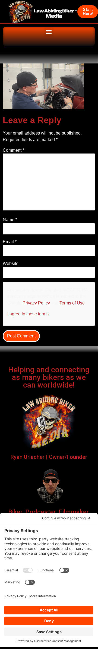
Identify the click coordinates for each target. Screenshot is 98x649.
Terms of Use (72, 303)
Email (10, 242)
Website (10, 263)
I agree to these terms (28, 314)
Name (10, 220)
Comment (13, 150)
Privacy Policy (36, 303)
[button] (49, 32)
